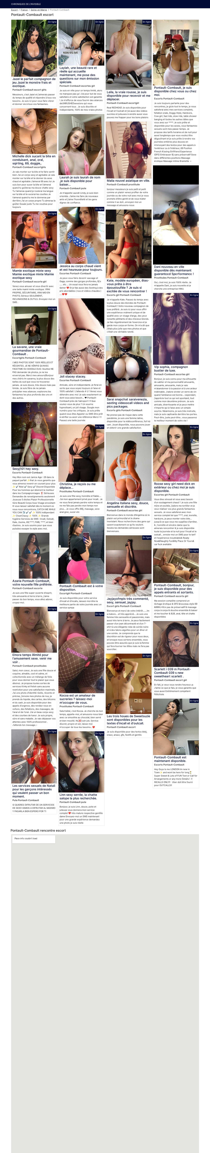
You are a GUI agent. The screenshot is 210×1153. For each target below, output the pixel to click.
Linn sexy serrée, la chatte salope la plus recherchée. (78, 796)
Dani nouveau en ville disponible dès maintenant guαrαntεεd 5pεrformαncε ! (174, 270)
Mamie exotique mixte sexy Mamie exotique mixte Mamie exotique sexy (33, 274)
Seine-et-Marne (39, 9)
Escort (14, 9)
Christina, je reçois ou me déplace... (78, 485)
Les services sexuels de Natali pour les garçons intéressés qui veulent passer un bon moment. (33, 791)
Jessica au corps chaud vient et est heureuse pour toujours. (81, 267)
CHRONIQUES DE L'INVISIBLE (26, 4)
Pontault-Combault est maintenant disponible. (170, 759)
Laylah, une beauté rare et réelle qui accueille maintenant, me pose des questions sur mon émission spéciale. (79, 75)
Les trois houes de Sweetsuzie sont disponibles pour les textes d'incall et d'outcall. (128, 719)
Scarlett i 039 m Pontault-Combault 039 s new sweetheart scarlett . (172, 672)
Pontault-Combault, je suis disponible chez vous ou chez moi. (175, 91)
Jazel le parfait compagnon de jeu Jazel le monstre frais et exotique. (34, 82)
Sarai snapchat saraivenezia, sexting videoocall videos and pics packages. (128, 403)
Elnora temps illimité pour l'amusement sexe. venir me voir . (32, 658)
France (24, 9)
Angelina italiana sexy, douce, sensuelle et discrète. (128, 504)
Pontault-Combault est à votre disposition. (81, 587)
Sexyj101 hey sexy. (25, 469)
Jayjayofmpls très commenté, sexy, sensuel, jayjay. (128, 600)
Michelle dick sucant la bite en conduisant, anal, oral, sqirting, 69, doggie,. (33, 159)
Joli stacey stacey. (73, 376)
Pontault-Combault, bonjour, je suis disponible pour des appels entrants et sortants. (174, 588)
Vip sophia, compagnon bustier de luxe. (171, 368)
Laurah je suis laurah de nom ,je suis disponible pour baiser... (80, 181)
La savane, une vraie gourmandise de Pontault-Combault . (30, 350)
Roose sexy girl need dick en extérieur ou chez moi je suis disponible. (174, 487)
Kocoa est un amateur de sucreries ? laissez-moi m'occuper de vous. (77, 699)
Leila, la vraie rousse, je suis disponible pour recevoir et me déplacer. (128, 95)
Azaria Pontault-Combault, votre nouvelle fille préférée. (32, 582)
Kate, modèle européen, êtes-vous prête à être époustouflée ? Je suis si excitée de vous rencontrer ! (128, 286)
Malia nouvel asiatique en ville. (128, 180)
